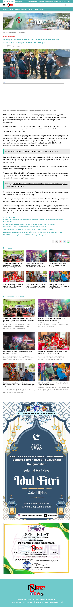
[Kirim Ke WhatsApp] (68, 241)
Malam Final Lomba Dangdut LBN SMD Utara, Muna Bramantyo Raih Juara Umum (29, 224)
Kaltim (13, 36)
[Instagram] (34, 594)
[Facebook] (31, 594)
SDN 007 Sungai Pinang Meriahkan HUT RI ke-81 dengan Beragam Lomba (26, 235)
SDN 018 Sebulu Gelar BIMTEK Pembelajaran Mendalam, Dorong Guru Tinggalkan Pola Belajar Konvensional (33, 220)
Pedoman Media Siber (48, 599)
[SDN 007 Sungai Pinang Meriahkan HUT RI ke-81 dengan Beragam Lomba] (59, 276)
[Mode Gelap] (65, 5)
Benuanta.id (59, 602)
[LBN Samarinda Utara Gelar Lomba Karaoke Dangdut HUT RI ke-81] (59, 255)
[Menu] (4, 5)
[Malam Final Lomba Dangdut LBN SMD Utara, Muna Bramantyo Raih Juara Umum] (36, 255)
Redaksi (9, 45)
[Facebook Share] (53, 241)
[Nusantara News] (9, 5)
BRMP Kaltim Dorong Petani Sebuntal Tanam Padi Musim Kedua (31, 1)
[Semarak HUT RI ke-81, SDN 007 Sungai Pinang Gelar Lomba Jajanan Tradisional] (13, 276)
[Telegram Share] (64, 241)
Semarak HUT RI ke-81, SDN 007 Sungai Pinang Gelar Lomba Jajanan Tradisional (28, 229)
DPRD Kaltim (7, 36)
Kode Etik (36, 599)
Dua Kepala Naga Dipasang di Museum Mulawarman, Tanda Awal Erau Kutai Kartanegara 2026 (33, 232)
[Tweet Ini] (56, 241)
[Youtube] (38, 594)
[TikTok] (42, 594)
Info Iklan (28, 599)
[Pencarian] (68, 5)
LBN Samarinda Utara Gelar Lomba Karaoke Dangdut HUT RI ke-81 (24, 227)
